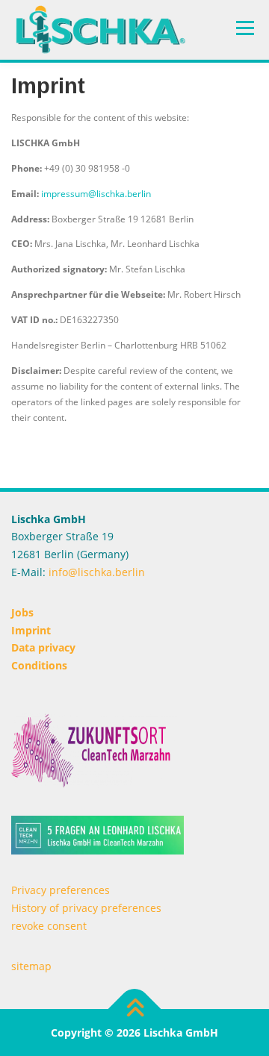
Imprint (31, 630)
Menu (244, 28)
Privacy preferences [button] (60, 890)
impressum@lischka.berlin (96, 193)
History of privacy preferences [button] (86, 908)
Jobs (22, 612)
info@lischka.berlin (95, 572)
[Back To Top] (134, 1008)
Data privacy (43, 647)
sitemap (31, 966)
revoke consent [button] (49, 926)
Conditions (39, 665)
